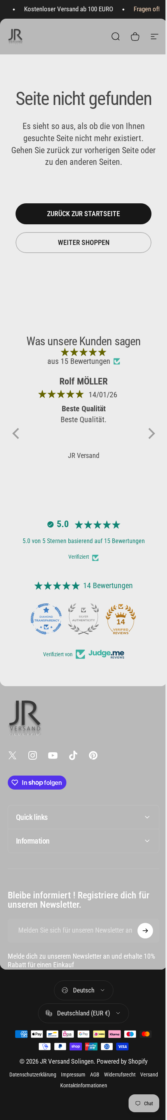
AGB (103, 1086)
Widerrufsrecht (128, 1086)
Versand (55, 1097)
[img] (84, 351)
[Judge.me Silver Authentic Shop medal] (83, 618)
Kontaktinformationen (91, 1097)
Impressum (81, 1086)
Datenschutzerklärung (40, 1086)
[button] (17, 433)
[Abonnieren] (139, 942)
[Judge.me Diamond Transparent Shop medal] (46, 618)
